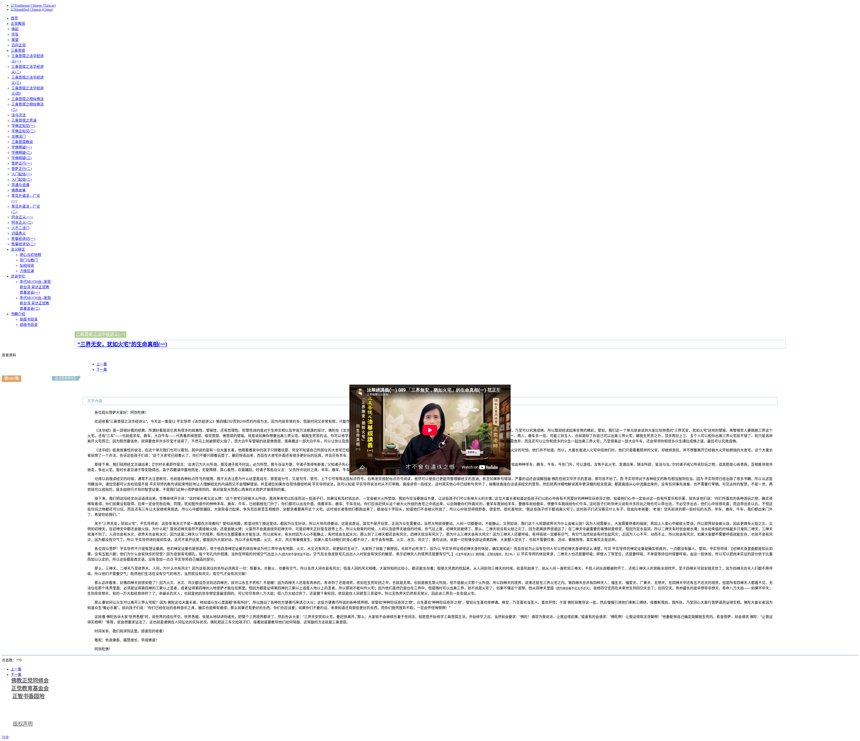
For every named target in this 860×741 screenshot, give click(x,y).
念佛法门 (18, 136)
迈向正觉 (18, 45)
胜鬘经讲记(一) (23, 239)
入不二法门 (20, 228)
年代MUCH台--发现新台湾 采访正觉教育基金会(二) (35, 303)
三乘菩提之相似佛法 (27, 99)
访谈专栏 (18, 276)
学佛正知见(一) (23, 126)
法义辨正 (18, 249)
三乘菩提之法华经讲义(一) (100, 334)
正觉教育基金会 (30, 688)
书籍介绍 (18, 314)
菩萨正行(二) (21, 169)
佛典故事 (18, 190)
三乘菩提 (18, 50)
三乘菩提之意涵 (24, 120)
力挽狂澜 (27, 271)
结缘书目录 (29, 325)
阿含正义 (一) (21, 217)
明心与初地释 (30, 255)
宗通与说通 (20, 185)
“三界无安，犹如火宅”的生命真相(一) (122, 344)
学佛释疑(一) (21, 147)
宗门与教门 (29, 260)
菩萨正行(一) (21, 163)
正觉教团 (18, 24)
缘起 (15, 29)
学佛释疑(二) (21, 153)
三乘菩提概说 (22, 142)
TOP (5, 737)
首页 (14, 18)
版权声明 (23, 723)
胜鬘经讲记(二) (23, 244)
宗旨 (15, 34)
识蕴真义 (18, 233)
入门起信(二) (21, 179)
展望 (15, 40)
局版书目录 (29, 319)
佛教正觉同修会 (30, 680)
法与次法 (18, 115)
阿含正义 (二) (21, 222)
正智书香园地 (28, 696)
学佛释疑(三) (21, 158)
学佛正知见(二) (23, 131)
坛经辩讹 (27, 265)
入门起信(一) (21, 174)
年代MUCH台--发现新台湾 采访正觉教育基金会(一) (35, 287)
